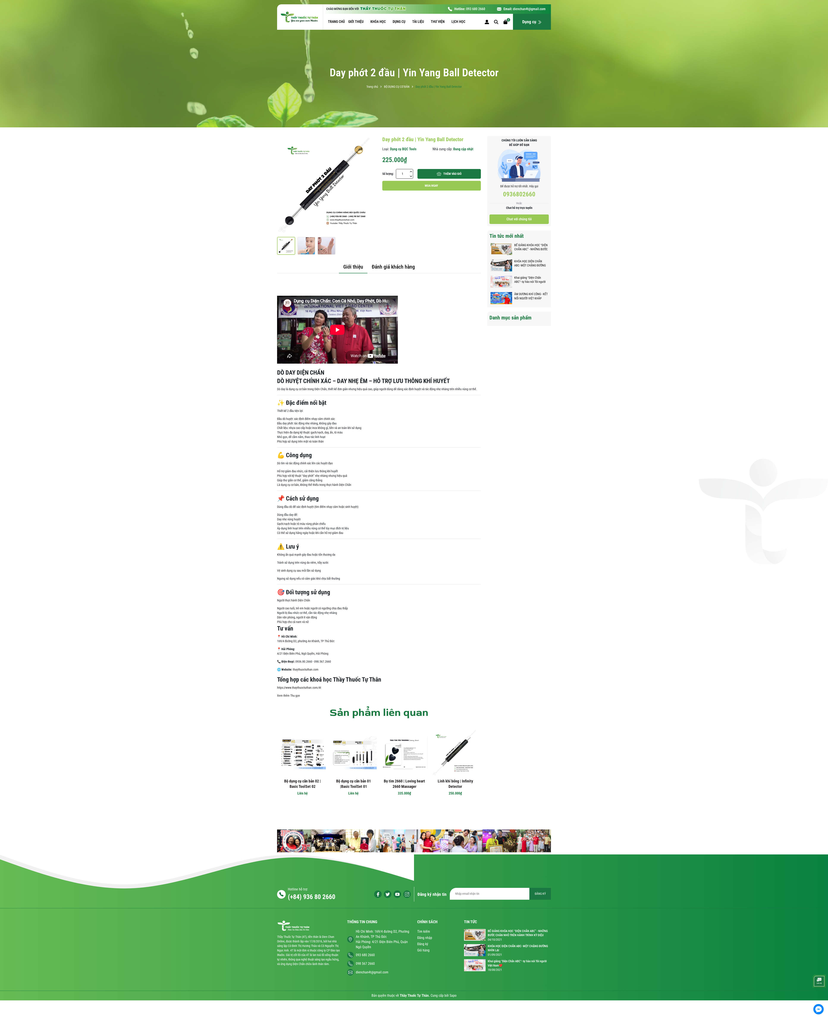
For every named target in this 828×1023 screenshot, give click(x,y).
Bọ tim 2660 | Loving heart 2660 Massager (404, 784)
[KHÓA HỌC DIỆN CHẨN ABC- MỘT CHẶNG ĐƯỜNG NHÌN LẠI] (501, 265)
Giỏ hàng (423, 950)
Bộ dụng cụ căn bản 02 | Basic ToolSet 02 (302, 784)
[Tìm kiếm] (496, 21)
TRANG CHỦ (336, 22)
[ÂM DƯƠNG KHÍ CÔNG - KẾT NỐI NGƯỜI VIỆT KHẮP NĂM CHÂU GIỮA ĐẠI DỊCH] (501, 298)
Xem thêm (283, 695)
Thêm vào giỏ (452, 173)
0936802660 (519, 194)
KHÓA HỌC (378, 22)
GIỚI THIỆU (356, 22)
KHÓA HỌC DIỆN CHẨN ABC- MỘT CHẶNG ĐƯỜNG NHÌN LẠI (530, 264)
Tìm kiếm (423, 931)
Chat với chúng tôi (519, 219)
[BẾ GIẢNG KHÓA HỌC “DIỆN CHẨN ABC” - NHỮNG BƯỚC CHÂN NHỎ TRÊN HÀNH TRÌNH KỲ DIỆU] (501, 248)
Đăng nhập (424, 938)
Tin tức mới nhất (506, 236)
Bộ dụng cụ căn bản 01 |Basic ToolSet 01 (353, 784)
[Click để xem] (326, 185)
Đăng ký (422, 944)
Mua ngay (431, 185)
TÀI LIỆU (418, 22)
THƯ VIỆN (438, 22)
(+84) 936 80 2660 (311, 897)
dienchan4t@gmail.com (529, 9)
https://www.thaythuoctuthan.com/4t (299, 687)
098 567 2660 (365, 964)
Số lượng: (388, 173)
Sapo (453, 995)
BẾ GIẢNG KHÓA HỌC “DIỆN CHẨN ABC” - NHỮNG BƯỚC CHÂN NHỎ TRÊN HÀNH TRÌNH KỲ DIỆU (531, 247)
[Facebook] (378, 894)
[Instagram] (407, 894)
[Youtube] (397, 894)
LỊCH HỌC (459, 22)
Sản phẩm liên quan (379, 712)
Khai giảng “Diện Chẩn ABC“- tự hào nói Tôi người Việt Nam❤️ (530, 280)
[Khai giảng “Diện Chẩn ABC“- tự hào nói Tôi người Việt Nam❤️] (501, 281)
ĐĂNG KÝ (540, 893)
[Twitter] (387, 894)
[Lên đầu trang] (819, 996)
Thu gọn (295, 695)
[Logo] (300, 17)
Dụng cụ (529, 21)
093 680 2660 (475, 9)
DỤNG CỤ (399, 22)
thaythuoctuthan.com (305, 669)
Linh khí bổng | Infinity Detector (455, 784)
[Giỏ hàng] (505, 21)
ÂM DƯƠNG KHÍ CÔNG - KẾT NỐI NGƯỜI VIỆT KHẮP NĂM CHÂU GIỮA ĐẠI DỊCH (531, 296)
